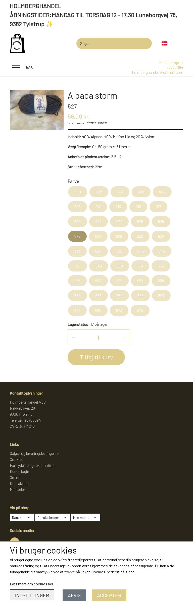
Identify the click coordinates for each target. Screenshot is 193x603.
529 (119, 236)
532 (161, 236)
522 (98, 221)
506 (141, 191)
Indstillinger (32, 595)
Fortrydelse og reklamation (32, 465)
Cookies (17, 459)
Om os (15, 477)
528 (98, 236)
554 (98, 280)
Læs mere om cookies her (31, 583)
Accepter (109, 595)
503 (120, 191)
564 (119, 295)
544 (162, 251)
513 (118, 206)
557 (140, 280)
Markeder (17, 489)
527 (77, 236)
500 (77, 191)
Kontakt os (19, 483)
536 (119, 251)
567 (161, 295)
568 (77, 310)
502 (99, 191)
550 (120, 265)
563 (98, 295)
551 (140, 265)
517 (158, 206)
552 (161, 265)
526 (161, 221)
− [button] (73, 337)
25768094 (175, 67)
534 (98, 251)
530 (140, 236)
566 (140, 295)
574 (140, 310)
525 (140, 221)
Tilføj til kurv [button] (96, 357)
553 (77, 280)
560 (77, 295)
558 (161, 280)
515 (138, 206)
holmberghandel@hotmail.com (157, 72)
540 (140, 251)
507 (162, 191)
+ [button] (123, 337)
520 (77, 221)
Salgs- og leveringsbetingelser (35, 453)
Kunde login (19, 471)
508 (77, 206)
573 (119, 310)
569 (98, 310)
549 (98, 265)
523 (119, 221)
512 (98, 206)
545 (77, 265)
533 (77, 251)
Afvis (74, 595)
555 (119, 280)
